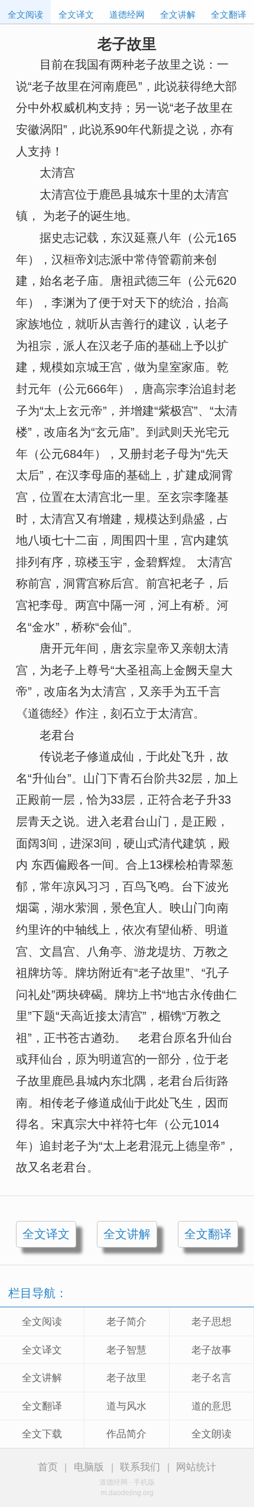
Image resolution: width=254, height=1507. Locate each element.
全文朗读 (211, 1434)
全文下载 (42, 1434)
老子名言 (211, 1377)
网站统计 (196, 1467)
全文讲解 (178, 14)
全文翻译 (228, 14)
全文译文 (76, 14)
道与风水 (126, 1406)
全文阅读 (25, 14)
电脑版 (89, 1467)
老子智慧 (126, 1350)
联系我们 (140, 1467)
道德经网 (127, 14)
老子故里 (126, 1377)
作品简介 (126, 1434)
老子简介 (126, 1321)
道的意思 (211, 1406)
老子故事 (211, 1350)
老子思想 (211, 1321)
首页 (48, 1467)
